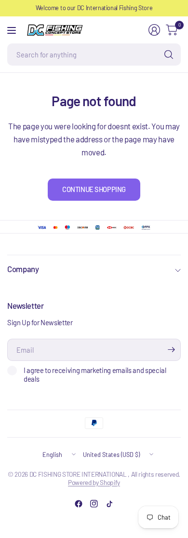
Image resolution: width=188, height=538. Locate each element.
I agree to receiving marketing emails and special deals (95, 374)
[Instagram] (94, 503)
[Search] (169, 54)
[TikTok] (109, 503)
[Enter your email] (171, 350)
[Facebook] (78, 503)
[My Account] (154, 30)
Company (23, 269)
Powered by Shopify (94, 482)
